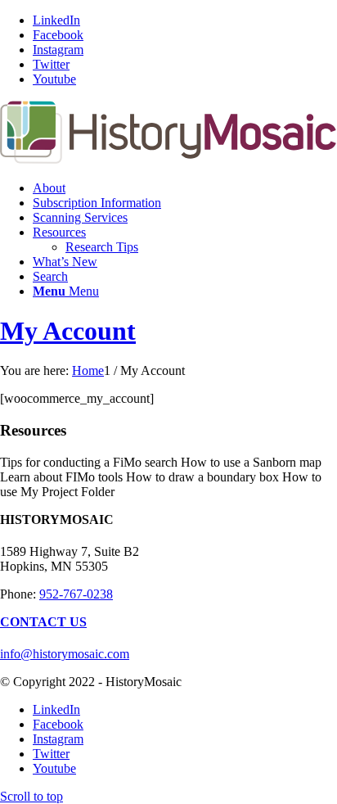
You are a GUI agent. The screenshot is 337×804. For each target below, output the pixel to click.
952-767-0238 (76, 594)
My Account (68, 331)
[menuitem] (185, 188)
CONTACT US (43, 622)
